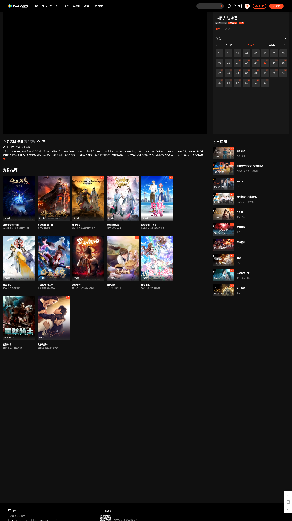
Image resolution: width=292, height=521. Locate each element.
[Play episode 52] (265, 73)
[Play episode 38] (283, 53)
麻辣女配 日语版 (149, 224)
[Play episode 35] (256, 53)
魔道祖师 (76, 224)
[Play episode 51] (256, 73)
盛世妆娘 (145, 284)
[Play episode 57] (237, 83)
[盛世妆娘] (157, 258)
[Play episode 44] (265, 63)
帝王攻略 (7, 284)
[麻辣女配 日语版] (157, 198)
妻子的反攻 (43, 344)
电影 (66, 6)
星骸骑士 (7, 344)
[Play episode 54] (283, 73)
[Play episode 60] (265, 83)
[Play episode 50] (246, 73)
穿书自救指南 (113, 224)
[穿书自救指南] (123, 198)
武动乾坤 (76, 284)
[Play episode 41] (237, 63)
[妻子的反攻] (54, 318)
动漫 (86, 6)
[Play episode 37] (274, 53)
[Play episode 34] (246, 53)
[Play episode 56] (228, 83)
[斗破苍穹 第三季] (19, 198)
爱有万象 (47, 6)
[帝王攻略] (19, 258)
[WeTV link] (18, 6)
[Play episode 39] (219, 63)
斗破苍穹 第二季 (45, 284)
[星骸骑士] (19, 318)
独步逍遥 (111, 284)
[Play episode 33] (237, 53)
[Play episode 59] (256, 83)
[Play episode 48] (228, 73)
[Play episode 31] (219, 53)
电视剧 (76, 6)
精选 (35, 6)
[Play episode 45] (274, 63)
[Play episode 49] (237, 73)
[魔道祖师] (88, 198)
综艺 (58, 6)
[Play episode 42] (246, 63)
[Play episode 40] (228, 63)
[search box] (221, 6)
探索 (100, 6)
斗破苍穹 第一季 (45, 224)
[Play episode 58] (246, 83)
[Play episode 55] (219, 83)
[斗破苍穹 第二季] (54, 258)
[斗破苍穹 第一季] (54, 198)
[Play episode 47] (219, 73)
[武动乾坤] (88, 258)
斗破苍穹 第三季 (11, 224)
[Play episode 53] (274, 73)
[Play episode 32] (228, 53)
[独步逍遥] (123, 258)
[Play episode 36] (265, 53)
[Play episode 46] (283, 63)
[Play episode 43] (256, 63)
